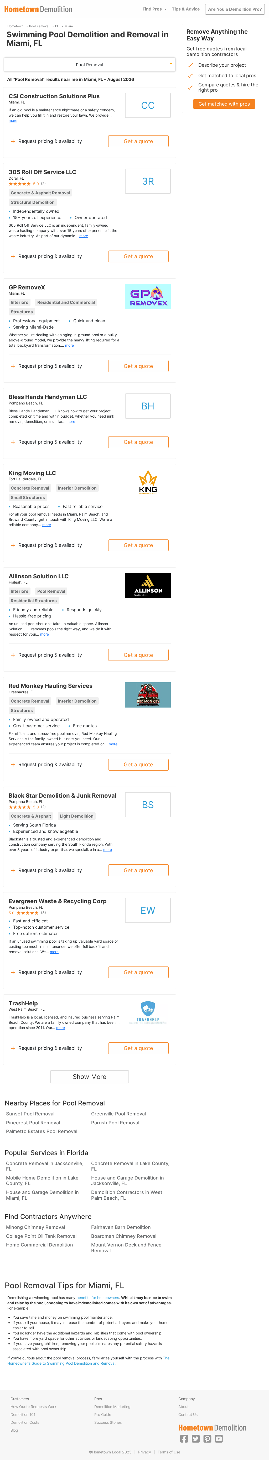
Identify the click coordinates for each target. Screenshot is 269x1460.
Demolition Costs (25, 1422)
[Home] (38, 9)
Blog (14, 1430)
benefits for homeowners (97, 1297)
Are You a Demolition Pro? (235, 9)
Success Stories (108, 1422)
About (183, 1406)
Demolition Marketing (112, 1406)
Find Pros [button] (152, 9)
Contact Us (188, 1414)
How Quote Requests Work (33, 1406)
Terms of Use (169, 1452)
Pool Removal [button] (89, 64)
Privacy (144, 1452)
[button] (184, 1438)
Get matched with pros (224, 104)
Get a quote (138, 141)
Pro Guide (102, 1414)
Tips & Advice (186, 9)
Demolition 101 (23, 1414)
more (13, 120)
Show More (89, 1076)
